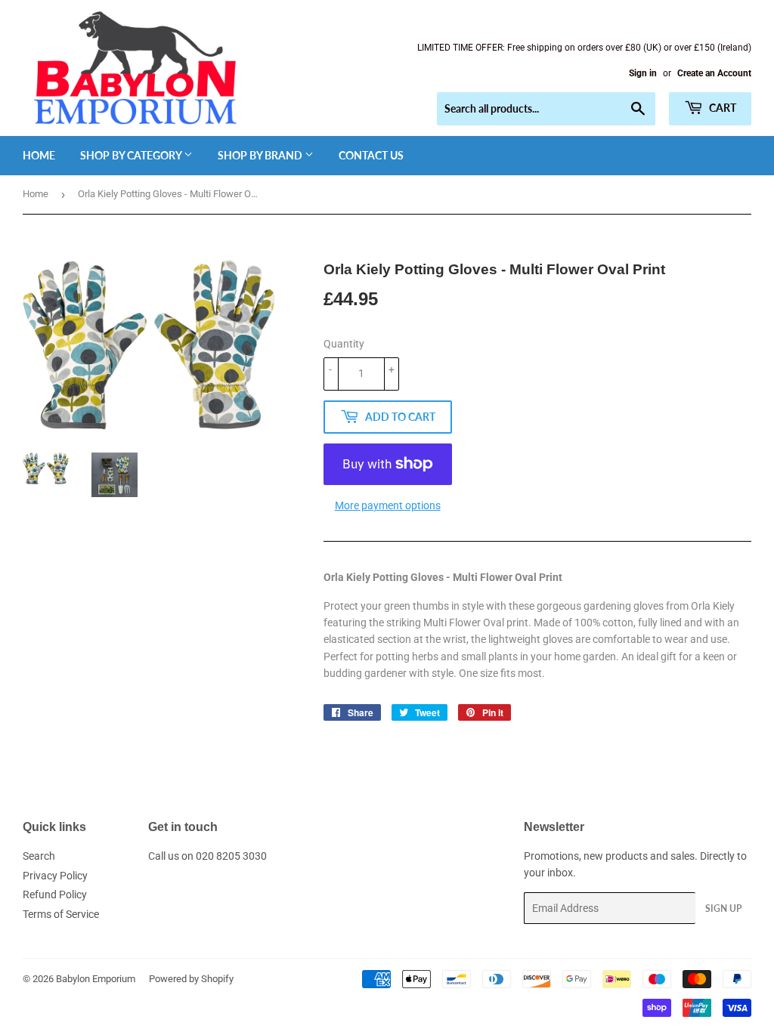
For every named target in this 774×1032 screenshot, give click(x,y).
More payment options (388, 505)
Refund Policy (55, 894)
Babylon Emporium (95, 978)
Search (39, 856)
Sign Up (723, 908)
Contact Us (371, 155)
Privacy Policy (55, 876)
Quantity (344, 344)
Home (39, 155)
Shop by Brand (261, 155)
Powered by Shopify (191, 978)
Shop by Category (132, 155)
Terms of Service (61, 914)
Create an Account (714, 73)
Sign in (643, 73)
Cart (721, 107)
